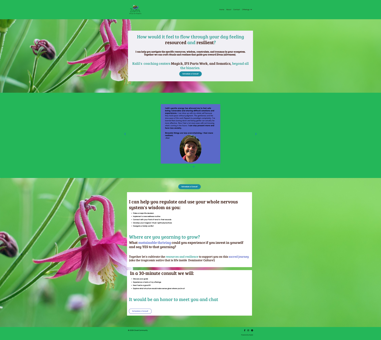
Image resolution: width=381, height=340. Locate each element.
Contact (236, 10)
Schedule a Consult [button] (190, 74)
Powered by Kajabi (247, 335)
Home (221, 10)
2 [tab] (190, 167)
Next (256, 134)
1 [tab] (187, 167)
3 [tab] (194, 167)
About (228, 10)
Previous (125, 134)
